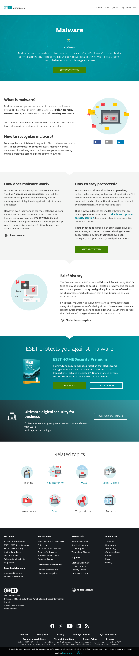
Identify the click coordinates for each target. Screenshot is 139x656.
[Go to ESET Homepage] (15, 7)
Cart (116, 7)
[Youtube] (69, 627)
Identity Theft (110, 483)
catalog (108, 562)
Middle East (130, 7)
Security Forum (79, 569)
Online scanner (11, 555)
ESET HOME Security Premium (80, 359)
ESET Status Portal (80, 573)
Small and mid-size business (51, 541)
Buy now (69, 385)
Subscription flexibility (14, 559)
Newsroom (110, 545)
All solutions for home (14, 541)
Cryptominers (55, 483)
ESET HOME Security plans (16, 545)
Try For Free (106, 385)
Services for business (47, 552)
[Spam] (55, 507)
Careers (108, 555)
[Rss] (86, 627)
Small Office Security (13, 548)
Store (107, 559)
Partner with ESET (80, 541)
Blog (107, 7)
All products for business (49, 548)
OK (82, 652)
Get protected (69, 70)
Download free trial (13, 573)
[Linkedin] (78, 627)
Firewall (83, 483)
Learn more (67, 653)
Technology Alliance (81, 552)
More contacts (10, 608)
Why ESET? (9, 562)
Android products (12, 552)
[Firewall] (82, 479)
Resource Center (45, 559)
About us (109, 541)
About (99, 7)
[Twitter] (60, 627)
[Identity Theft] (110, 479)
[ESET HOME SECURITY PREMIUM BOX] (31, 385)
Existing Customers (80, 562)
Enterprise (42, 545)
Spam (55, 511)
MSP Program (78, 548)
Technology (110, 548)
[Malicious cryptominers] (54, 479)
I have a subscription (13, 576)
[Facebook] (52, 627)
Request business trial (48, 569)
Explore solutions (110, 416)
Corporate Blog (112, 552)
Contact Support (79, 566)
